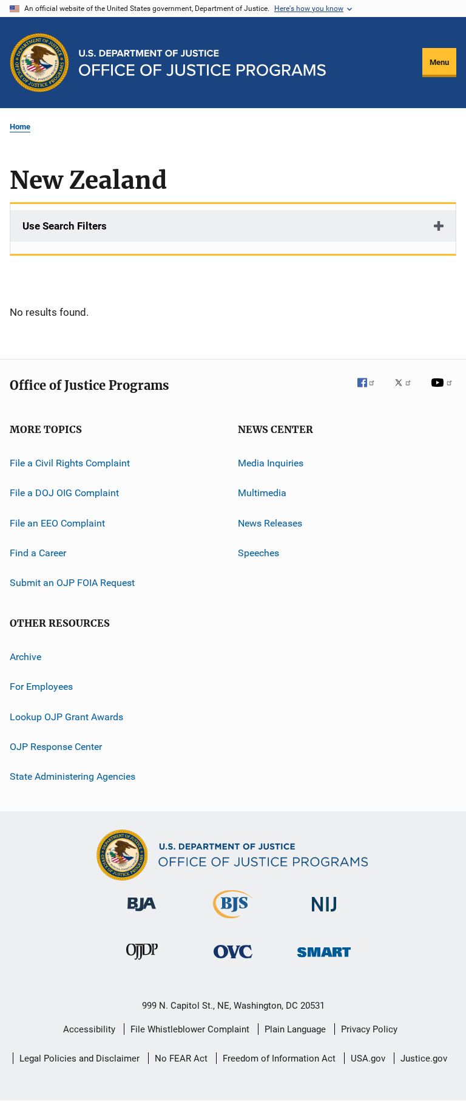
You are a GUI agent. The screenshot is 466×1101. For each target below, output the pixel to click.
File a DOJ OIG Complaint (64, 493)
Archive (25, 657)
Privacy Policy (369, 1029)
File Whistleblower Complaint (189, 1029)
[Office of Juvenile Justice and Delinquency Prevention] (142, 962)
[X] (407, 391)
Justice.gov (423, 1058)
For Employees (41, 686)
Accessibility (89, 1029)
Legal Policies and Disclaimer (79, 1058)
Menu (439, 62)
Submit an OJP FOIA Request (72, 582)
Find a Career (38, 553)
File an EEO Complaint (57, 523)
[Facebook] (370, 391)
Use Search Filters (64, 226)
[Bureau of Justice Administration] (141, 913)
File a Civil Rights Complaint (70, 463)
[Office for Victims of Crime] (233, 960)
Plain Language (295, 1029)
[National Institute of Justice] (324, 913)
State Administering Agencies (72, 776)
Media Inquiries (270, 463)
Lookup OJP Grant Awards (66, 716)
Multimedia (262, 493)
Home (20, 126)
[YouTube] (443, 391)
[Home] (202, 63)
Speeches (258, 553)
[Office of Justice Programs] (39, 62)
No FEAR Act (181, 1058)
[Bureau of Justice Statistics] (232, 920)
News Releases (270, 523)
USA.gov (368, 1058)
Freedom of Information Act (279, 1058)
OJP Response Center (56, 746)
